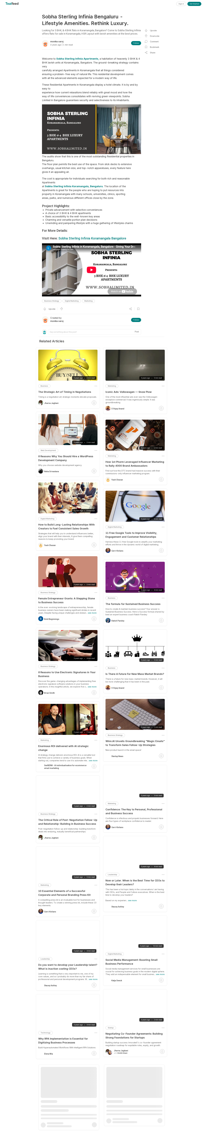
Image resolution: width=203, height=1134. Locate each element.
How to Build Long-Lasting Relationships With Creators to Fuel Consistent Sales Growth (66, 526)
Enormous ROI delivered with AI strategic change (63, 748)
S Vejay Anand (117, 409)
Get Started (194, 4)
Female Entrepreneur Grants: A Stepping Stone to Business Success (66, 600)
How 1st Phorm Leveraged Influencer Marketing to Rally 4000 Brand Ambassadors (135, 463)
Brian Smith (49, 693)
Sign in (181, 4)
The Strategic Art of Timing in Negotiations (64, 391)
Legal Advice (113, 1099)
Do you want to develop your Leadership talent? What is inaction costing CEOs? (67, 966)
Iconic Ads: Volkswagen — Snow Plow (129, 391)
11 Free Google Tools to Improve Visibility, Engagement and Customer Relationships (131, 534)
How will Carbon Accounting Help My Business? (67, 1107)
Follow (136, 43)
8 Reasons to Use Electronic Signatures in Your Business (67, 674)
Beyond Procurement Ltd (55, 1124)
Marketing (88, 301)
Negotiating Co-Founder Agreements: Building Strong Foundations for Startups (134, 1035)
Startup (111, 1028)
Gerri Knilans (117, 551)
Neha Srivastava (51, 471)
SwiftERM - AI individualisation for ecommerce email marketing (65, 766)
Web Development (48, 450)
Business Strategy (51, 301)
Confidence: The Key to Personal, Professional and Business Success (134, 811)
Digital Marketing (72, 301)
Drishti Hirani (122, 1053)
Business (111, 598)
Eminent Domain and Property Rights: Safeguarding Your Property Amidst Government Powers (128, 1108)
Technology (45, 1033)
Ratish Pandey (117, 621)
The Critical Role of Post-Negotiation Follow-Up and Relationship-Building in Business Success (67, 821)
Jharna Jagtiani (121, 1051)
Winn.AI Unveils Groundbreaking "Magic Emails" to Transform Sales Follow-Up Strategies (135, 743)
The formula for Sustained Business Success (133, 604)
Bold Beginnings (51, 619)
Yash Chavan (117, 480)
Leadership (112, 875)
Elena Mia (48, 1054)
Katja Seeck (116, 980)
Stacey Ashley (117, 907)
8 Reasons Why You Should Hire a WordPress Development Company (65, 458)
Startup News (117, 756)
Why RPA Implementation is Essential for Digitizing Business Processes (63, 1040)
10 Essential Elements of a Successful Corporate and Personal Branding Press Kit (64, 893)
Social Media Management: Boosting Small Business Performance (132, 961)
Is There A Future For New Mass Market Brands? (135, 673)
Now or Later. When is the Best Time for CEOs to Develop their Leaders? (135, 882)
